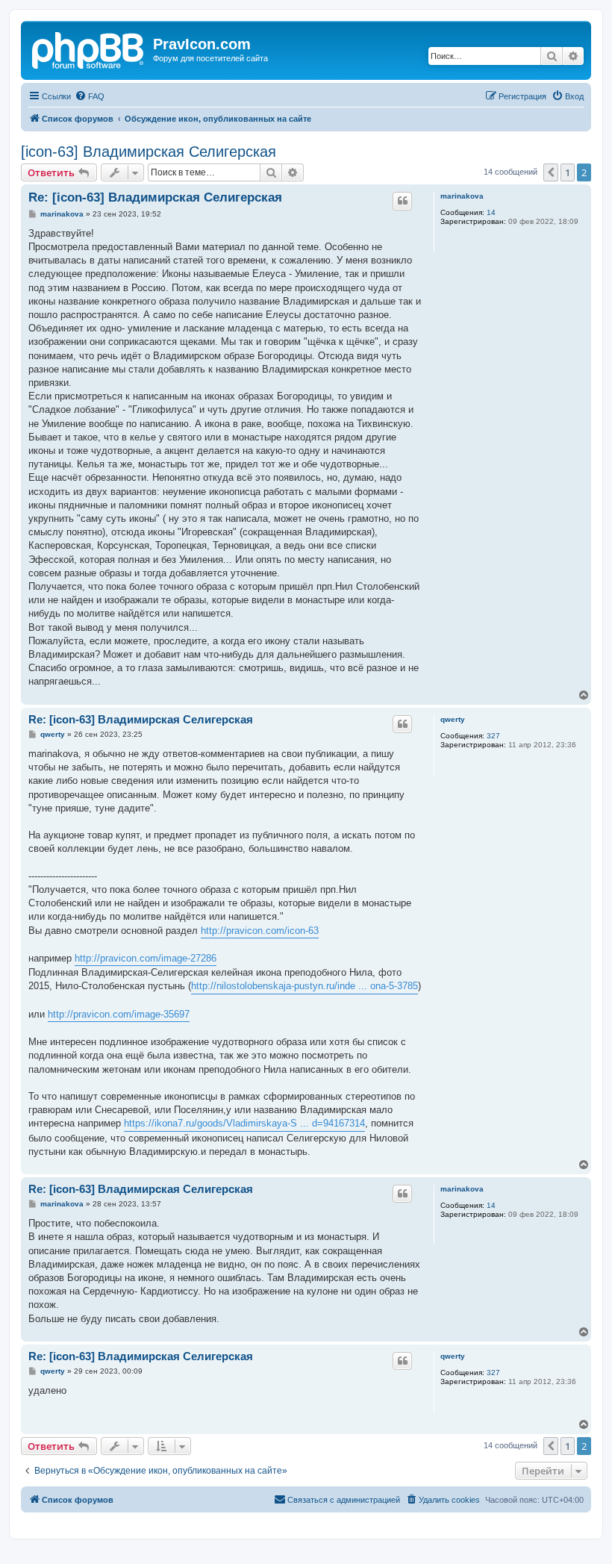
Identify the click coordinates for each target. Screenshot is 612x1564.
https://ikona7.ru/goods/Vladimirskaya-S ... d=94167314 (244, 1123)
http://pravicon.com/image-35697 (119, 1014)
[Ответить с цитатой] (402, 201)
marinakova (462, 196)
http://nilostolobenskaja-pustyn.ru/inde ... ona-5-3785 (304, 985)
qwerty (452, 719)
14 (491, 212)
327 (493, 736)
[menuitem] (89, 96)
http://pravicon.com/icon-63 (260, 930)
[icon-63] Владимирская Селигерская (148, 151)
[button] (550, 172)
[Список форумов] (89, 48)
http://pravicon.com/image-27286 (145, 958)
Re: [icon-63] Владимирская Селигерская (155, 197)
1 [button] (567, 172)
